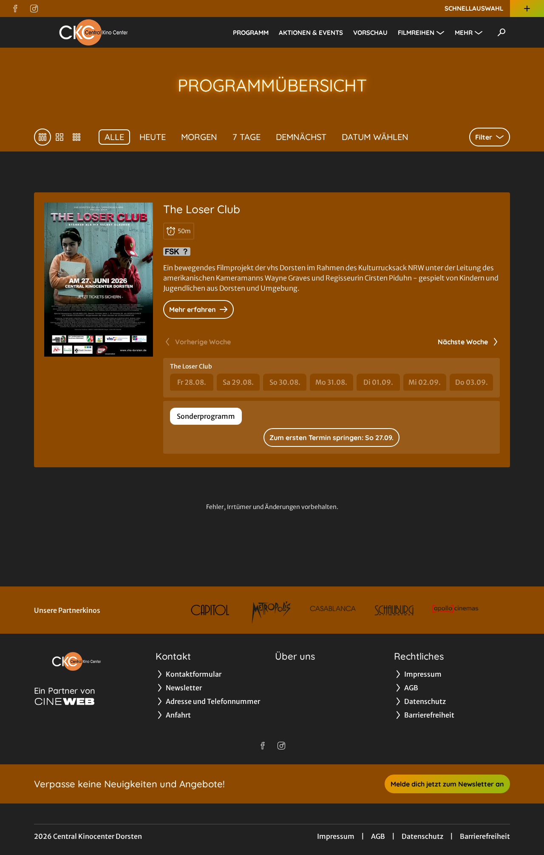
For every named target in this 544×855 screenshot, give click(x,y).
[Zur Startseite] (93, 32)
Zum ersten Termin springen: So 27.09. (331, 437)
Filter (483, 137)
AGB (378, 836)
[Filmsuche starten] (501, 32)
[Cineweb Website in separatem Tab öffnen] (64, 701)
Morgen (199, 137)
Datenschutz (422, 836)
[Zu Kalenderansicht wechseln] (59, 137)
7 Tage (246, 137)
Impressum (335, 836)
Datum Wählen (375, 137)
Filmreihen (416, 33)
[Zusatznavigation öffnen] (527, 8)
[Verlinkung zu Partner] (210, 610)
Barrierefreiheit (485, 836)
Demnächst (301, 137)
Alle (114, 137)
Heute (152, 137)
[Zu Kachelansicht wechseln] (76, 137)
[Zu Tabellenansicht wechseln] (42, 137)
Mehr (464, 33)
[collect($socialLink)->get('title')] (15, 8)
